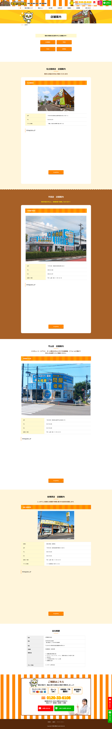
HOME (22, 24)
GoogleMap (56, 172)
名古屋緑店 (47, 42)
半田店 (64, 42)
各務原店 (64, 49)
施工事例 (50, 8)
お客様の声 (60, 8)
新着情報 (78, 8)
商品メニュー (40, 8)
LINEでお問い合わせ (65, 708)
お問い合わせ (88, 8)
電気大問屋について (29, 8)
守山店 (47, 49)
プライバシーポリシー (60, 721)
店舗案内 (69, 8)
